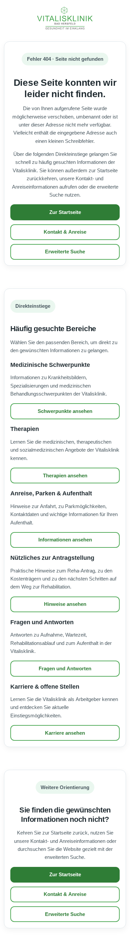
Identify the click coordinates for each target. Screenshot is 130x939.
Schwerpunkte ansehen (65, 411)
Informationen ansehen (65, 540)
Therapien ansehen (65, 476)
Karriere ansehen (65, 733)
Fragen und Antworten (65, 669)
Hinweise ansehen (65, 604)
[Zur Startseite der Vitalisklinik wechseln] (65, 18)
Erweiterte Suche (65, 252)
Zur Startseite (65, 212)
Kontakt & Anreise (65, 232)
